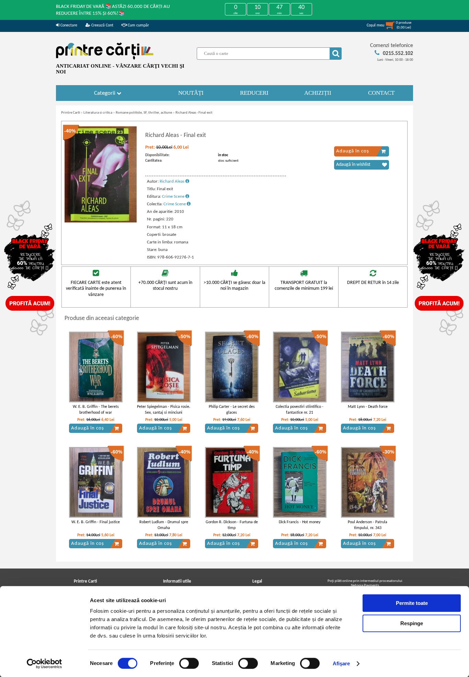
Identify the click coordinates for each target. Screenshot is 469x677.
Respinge (411, 623)
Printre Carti (70, 113)
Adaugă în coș (352, 151)
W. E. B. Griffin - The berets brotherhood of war (96, 410)
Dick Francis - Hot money (299, 522)
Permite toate (412, 603)
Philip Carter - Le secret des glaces (232, 410)
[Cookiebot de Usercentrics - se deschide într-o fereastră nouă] (44, 663)
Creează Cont (101, 25)
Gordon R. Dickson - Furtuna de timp (232, 525)
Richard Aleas (172, 181)
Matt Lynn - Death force (368, 407)
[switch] (189, 663)
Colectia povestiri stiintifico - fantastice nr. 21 (299, 410)
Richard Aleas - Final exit (194, 113)
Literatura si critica (97, 113)
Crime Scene (173, 196)
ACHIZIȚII (317, 93)
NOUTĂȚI (191, 93)
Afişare (341, 663)
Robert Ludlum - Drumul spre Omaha (163, 525)
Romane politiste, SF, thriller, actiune (144, 113)
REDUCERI (254, 93)
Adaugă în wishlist (353, 164)
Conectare (68, 25)
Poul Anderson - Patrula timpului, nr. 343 (367, 525)
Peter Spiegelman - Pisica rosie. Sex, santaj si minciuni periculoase (163, 413)
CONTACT (381, 93)
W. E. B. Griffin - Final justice (95, 522)
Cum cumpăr (138, 25)
